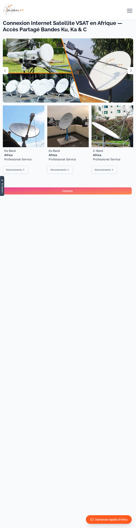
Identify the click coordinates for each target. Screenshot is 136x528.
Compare (67, 190)
